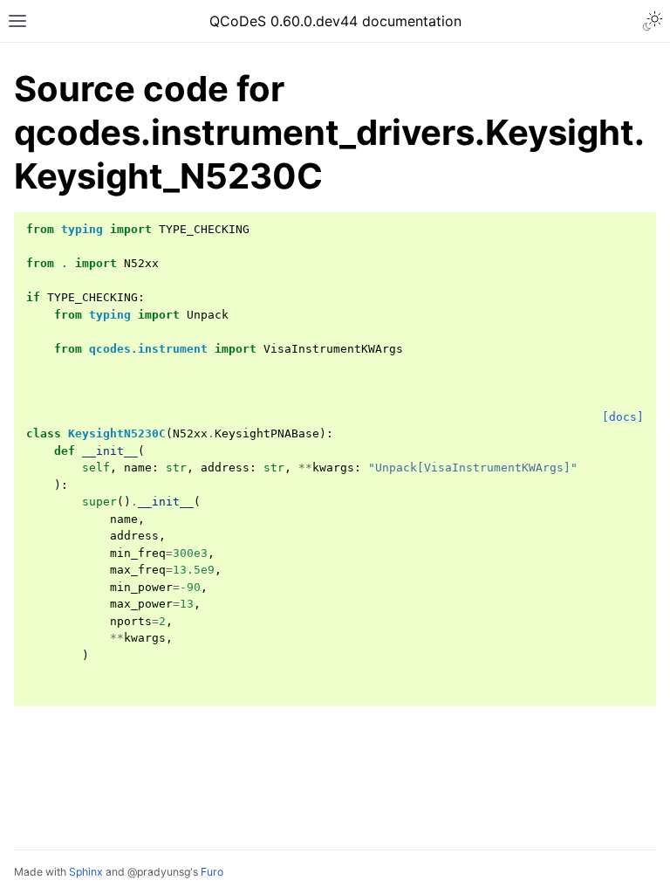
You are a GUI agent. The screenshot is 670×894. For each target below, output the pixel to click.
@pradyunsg (158, 871)
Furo (212, 871)
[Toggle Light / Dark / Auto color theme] (652, 20)
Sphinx (86, 871)
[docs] (623, 416)
